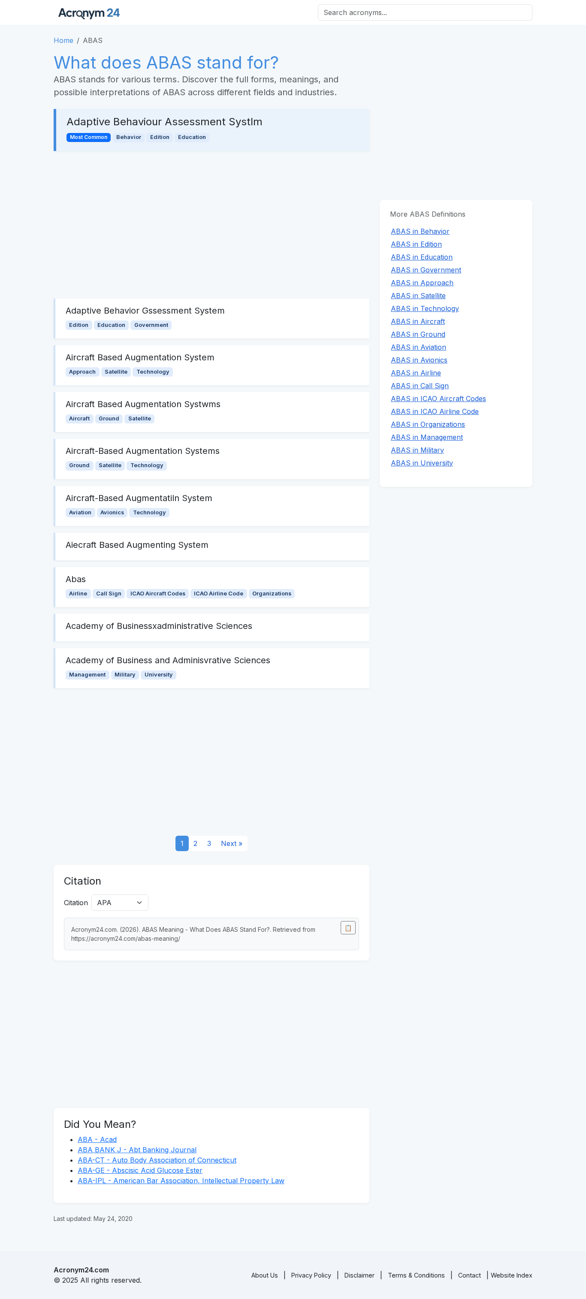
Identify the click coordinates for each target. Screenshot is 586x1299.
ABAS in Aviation (418, 347)
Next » (231, 843)
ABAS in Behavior (420, 231)
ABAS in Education (422, 257)
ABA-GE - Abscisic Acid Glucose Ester (140, 1170)
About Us (264, 1275)
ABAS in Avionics (419, 360)
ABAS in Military (417, 450)
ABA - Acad (97, 1139)
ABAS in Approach (422, 282)
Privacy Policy (311, 1275)
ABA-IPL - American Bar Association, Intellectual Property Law (181, 1180)
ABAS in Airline (416, 373)
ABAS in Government (426, 270)
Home (63, 40)
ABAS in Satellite (418, 295)
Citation (76, 902)
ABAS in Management (427, 437)
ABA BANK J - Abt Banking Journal (137, 1149)
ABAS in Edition (416, 244)
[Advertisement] (211, 225)
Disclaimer (359, 1275)
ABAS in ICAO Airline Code (435, 411)
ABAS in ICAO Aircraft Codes (438, 398)
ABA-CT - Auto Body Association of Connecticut (157, 1160)
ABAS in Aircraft (418, 321)
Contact (469, 1275)
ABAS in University (422, 463)
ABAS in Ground (418, 334)
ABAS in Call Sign (420, 385)
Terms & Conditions (416, 1275)
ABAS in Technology (425, 308)
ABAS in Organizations (428, 424)
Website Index (511, 1275)
